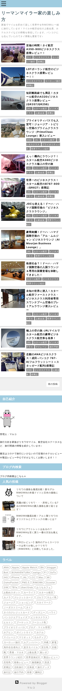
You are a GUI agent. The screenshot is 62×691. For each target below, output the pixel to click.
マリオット (25, 637)
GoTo (53, 572)
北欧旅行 (19, 667)
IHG (6, 577)
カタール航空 (46, 592)
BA (42, 567)
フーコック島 (39, 622)
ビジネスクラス (39, 617)
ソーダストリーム (13, 607)
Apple (15, 567)
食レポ (43, 652)
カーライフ (30, 592)
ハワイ (52, 612)
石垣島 (7, 662)
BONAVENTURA (21, 572)
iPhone (15, 577)
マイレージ (10, 637)
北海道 (30, 667)
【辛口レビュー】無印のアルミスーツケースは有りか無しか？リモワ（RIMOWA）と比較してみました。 (37, 545)
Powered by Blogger (33, 683)
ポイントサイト (25, 632)
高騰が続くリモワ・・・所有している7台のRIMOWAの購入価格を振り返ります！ (37, 506)
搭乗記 (7, 667)
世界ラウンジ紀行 (13, 657)
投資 (47, 662)
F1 (45, 572)
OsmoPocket (11, 582)
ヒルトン (8, 622)
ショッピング (26, 602)
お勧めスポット (12, 592)
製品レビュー (51, 657)
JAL (25, 577)
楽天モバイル (31, 647)
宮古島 (44, 647)
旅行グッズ (43, 667)
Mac (41, 577)
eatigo (37, 572)
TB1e (14, 587)
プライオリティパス (14, 627)
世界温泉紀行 (33, 657)
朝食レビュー (21, 662)
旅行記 (7, 672)
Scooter (50, 582)
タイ (28, 607)
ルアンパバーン (32, 642)
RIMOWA (38, 582)
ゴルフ (40, 597)
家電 (54, 642)
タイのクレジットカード (17, 612)
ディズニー (39, 612)
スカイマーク (44, 602)
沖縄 (46, 642)
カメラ (7, 597)
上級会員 (32, 652)
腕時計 (38, 672)
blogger (51, 567)
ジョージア (10, 602)
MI (48, 577)
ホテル (40, 632)
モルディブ (40, 637)
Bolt (6, 572)
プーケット (22, 622)
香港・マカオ (16, 652)
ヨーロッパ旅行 (12, 642)
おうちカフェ (43, 587)
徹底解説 (36, 662)
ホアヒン (8, 632)
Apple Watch (29, 567)
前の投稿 (53, 384)
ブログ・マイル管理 (39, 627)
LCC (32, 577)
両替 (29, 672)
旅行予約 (19, 672)
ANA (6, 567)
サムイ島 (52, 597)
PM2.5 (25, 582)
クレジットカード (23, 597)
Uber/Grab (27, 587)
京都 (54, 647)
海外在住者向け (12, 647)
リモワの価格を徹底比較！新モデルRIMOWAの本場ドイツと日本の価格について (37, 492)
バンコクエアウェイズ (16, 617)
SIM (6, 587)
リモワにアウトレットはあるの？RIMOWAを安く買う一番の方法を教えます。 (37, 532)
